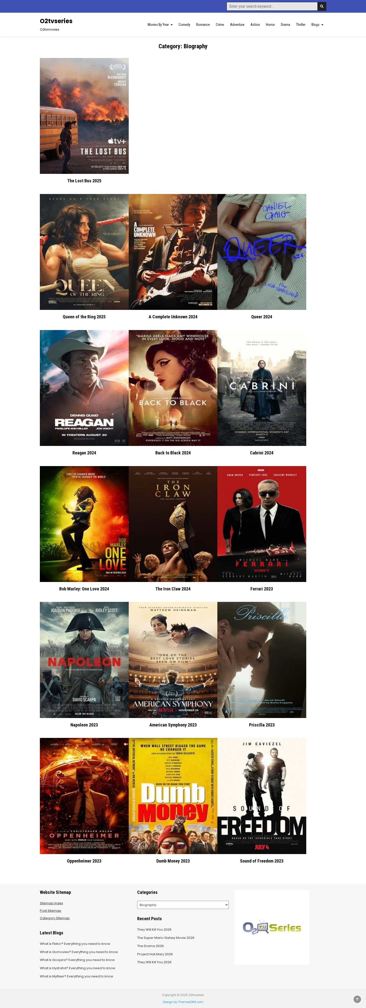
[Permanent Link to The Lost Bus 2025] (84, 116)
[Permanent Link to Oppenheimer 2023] (84, 796)
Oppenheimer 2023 (84, 861)
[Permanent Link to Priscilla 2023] (261, 660)
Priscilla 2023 (262, 724)
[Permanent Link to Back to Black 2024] (173, 388)
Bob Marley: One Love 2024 (84, 588)
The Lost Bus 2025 (84, 180)
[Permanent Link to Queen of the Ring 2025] (84, 252)
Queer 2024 (261, 316)
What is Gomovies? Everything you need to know (79, 952)
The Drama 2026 (150, 946)
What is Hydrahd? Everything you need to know (77, 968)
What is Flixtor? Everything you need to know (75, 943)
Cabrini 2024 (261, 452)
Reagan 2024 (84, 452)
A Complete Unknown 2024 (173, 316)
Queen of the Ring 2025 (84, 316)
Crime (220, 25)
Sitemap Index (51, 903)
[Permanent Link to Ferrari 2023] (261, 524)
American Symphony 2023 (173, 724)
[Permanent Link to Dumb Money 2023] (173, 796)
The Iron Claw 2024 (172, 588)
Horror (270, 25)
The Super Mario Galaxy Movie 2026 (165, 937)
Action (255, 25)
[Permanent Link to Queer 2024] (261, 252)
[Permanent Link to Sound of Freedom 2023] (261, 796)
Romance (203, 25)
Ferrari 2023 (261, 588)
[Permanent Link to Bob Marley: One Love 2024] (84, 524)
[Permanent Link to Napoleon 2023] (84, 660)
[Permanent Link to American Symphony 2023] (173, 660)
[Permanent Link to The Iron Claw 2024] (173, 524)
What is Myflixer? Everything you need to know (76, 976)
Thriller (300, 25)
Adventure (237, 25)
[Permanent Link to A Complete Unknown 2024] (173, 252)
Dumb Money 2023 (173, 861)
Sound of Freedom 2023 (261, 861)
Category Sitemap (55, 918)
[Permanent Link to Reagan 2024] (84, 388)
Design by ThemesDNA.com (183, 1002)
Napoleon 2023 (84, 724)
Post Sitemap (50, 910)
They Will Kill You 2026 (154, 929)
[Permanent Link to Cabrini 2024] (261, 388)
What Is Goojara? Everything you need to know (77, 960)
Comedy (184, 25)
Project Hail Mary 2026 (155, 954)
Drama (285, 25)
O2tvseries (56, 21)
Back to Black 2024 (173, 452)
